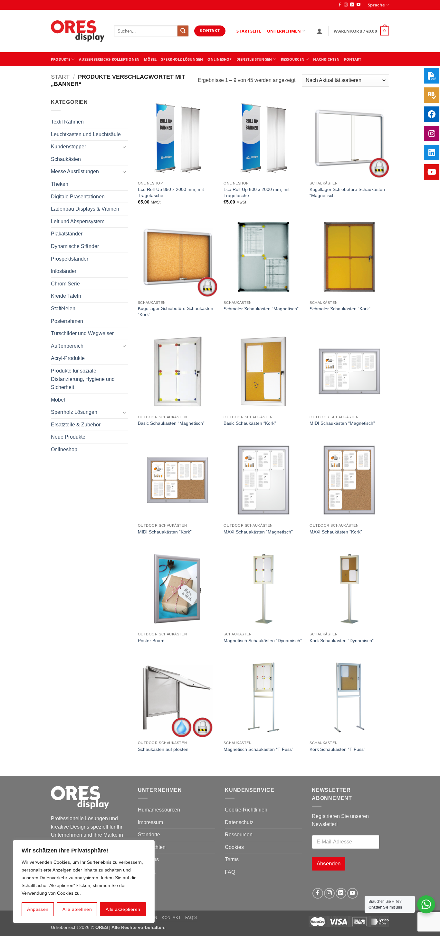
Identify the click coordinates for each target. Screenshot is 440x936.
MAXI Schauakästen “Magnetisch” (258, 531)
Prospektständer (69, 259)
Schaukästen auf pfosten (163, 749)
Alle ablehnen (77, 909)
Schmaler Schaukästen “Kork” (340, 308)
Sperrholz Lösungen (182, 59)
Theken (59, 184)
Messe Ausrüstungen (75, 171)
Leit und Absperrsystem (77, 221)
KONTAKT (352, 59)
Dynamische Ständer (75, 246)
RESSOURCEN (292, 59)
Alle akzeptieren (123, 909)
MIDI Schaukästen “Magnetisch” (342, 423)
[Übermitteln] (182, 30)
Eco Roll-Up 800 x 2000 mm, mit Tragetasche (257, 192)
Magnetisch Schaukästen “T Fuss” (258, 749)
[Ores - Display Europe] (77, 31)
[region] (84, 881)
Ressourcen (239, 834)
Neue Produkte (68, 437)
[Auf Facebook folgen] (340, 5)
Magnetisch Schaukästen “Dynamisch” (263, 640)
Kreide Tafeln (66, 296)
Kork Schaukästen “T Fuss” (337, 749)
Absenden (328, 864)
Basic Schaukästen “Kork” (250, 423)
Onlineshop (219, 59)
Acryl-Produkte (68, 358)
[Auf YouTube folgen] (358, 5)
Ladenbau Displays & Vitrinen (85, 209)
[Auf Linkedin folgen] (352, 5)
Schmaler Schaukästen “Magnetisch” (261, 308)
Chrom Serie (65, 283)
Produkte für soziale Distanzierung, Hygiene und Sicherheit (83, 379)
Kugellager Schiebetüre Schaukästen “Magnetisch (347, 192)
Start (60, 76)
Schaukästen (66, 159)
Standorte (149, 834)
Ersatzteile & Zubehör (75, 424)
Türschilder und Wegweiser (82, 333)
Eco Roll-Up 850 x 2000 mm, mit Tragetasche (171, 192)
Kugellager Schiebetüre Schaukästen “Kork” (175, 311)
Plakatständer (66, 233)
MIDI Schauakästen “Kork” (165, 531)
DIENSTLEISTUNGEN (254, 59)
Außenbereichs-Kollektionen (109, 59)
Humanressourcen (159, 809)
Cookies (234, 847)
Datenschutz (239, 822)
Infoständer (63, 271)
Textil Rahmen (67, 121)
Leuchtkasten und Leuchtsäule (86, 134)
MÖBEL (150, 59)
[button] (319, 31)
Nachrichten (326, 59)
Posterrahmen (67, 321)
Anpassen (37, 909)
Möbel (58, 400)
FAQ (230, 872)
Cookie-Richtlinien (246, 809)
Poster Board (151, 640)
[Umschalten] (124, 147)
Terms (232, 859)
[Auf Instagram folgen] (346, 5)
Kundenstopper (68, 146)
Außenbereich (67, 346)
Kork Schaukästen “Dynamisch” (342, 640)
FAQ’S (191, 917)
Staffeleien (63, 308)
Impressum (150, 822)
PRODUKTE (60, 59)
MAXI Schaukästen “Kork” (336, 531)
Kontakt (171, 917)
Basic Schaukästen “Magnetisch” (171, 423)
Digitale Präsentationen (78, 196)
